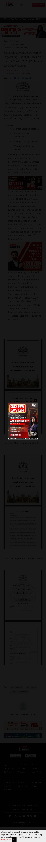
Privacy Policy (6, 839)
